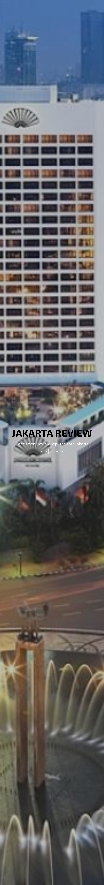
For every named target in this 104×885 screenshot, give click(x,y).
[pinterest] (57, 451)
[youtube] (62, 451)
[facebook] (41, 451)
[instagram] (52, 451)
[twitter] (47, 451)
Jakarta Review (52, 433)
